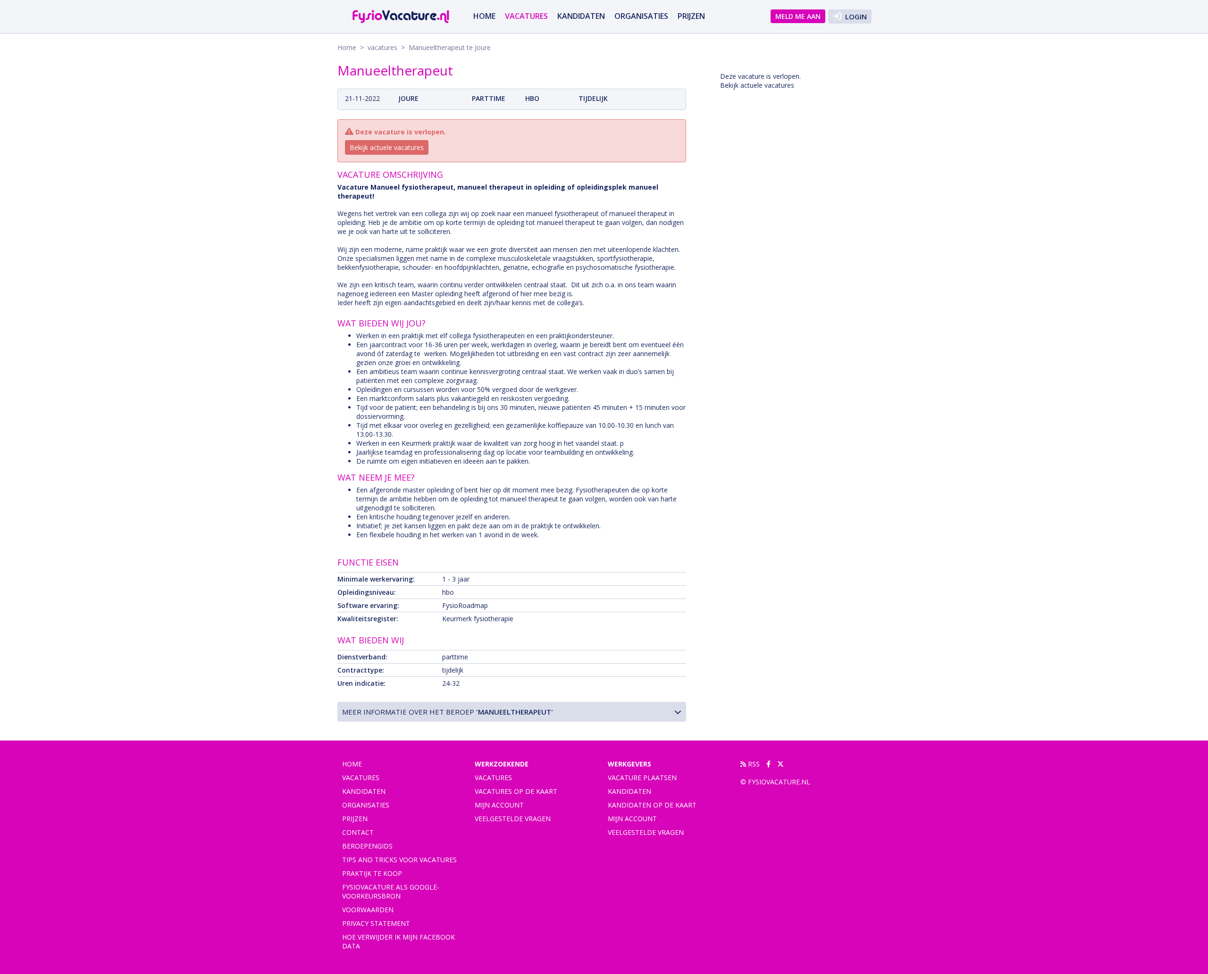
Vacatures (493, 777)
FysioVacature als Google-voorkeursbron (390, 891)
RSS (753, 763)
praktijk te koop (372, 873)
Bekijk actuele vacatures (387, 147)
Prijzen (691, 16)
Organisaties (641, 16)
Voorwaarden (368, 909)
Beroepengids (367, 845)
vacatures (526, 16)
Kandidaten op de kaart (652, 804)
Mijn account (499, 804)
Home (484, 16)
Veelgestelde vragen (513, 818)
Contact (358, 832)
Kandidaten (581, 16)
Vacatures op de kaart (516, 791)
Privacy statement (376, 923)
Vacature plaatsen (642, 777)
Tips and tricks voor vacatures (399, 859)
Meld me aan (798, 16)
